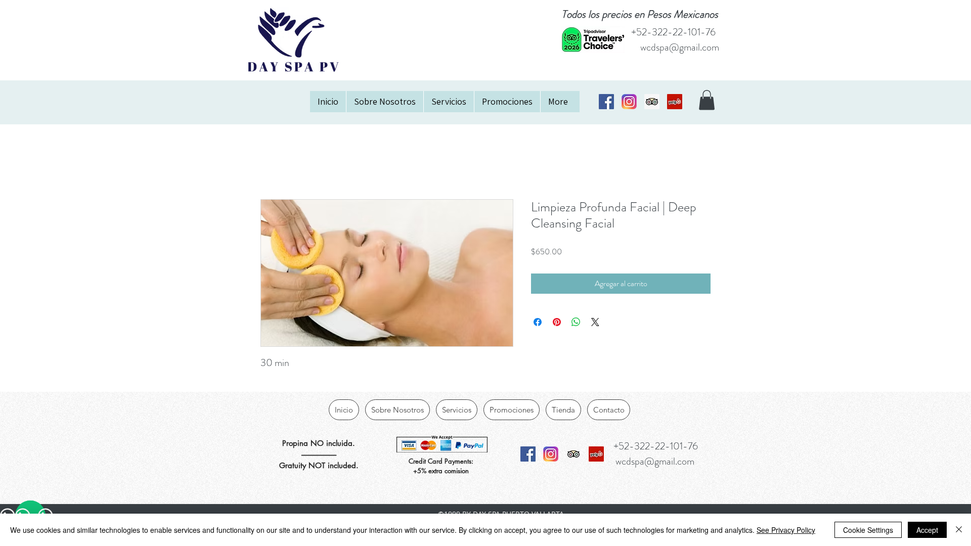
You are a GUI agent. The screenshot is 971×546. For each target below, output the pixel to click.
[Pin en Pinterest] (557, 322)
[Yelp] (674, 101)
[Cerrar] (959, 530)
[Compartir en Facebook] (538, 322)
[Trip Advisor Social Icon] (651, 101)
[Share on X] (595, 322)
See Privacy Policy (786, 530)
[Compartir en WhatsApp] (576, 322)
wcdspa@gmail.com (679, 47)
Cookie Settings (868, 530)
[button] (706, 100)
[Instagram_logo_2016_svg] (629, 101)
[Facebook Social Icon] (606, 101)
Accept (927, 530)
